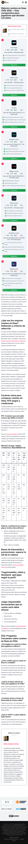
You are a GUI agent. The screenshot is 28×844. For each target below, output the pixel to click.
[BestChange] (14, 815)
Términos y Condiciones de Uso (11, 839)
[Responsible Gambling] (7, 802)
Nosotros (22, 839)
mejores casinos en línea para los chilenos (12, 341)
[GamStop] (21, 809)
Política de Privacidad (14, 837)
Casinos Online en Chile (20, 824)
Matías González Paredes (14, 26)
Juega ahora (14, 65)
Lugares (14, 840)
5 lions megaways (13, 434)
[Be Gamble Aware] (7, 809)
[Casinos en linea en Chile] (5, 2)
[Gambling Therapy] (21, 802)
